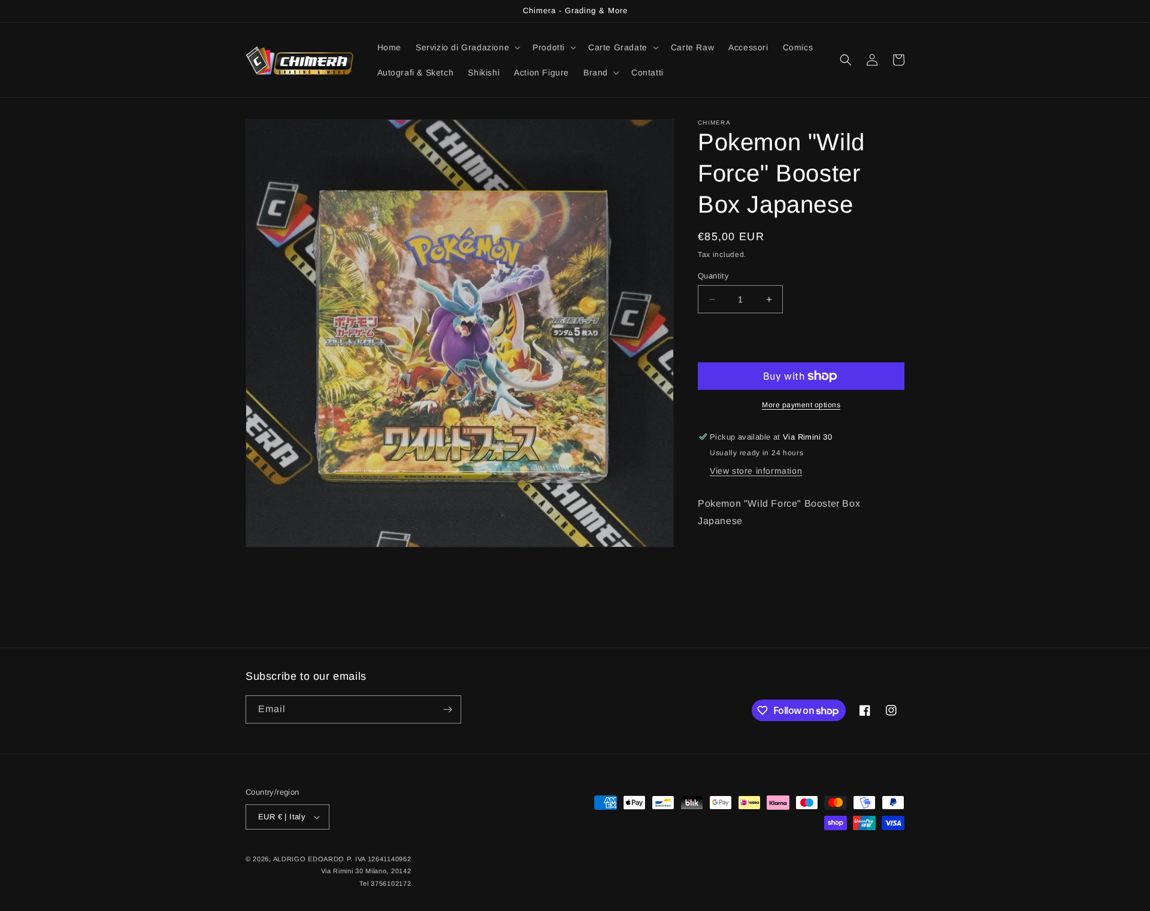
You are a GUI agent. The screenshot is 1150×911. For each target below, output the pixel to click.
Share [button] (724, 557)
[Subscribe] (447, 709)
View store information (756, 471)
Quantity (713, 275)
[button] (466, 47)
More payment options (801, 405)
